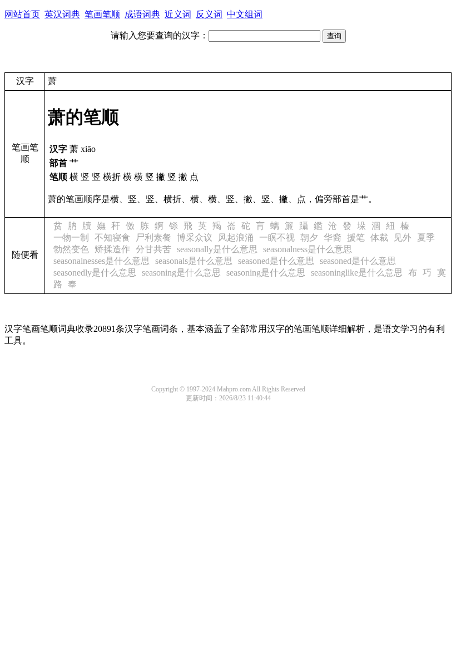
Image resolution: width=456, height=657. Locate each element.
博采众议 (194, 237)
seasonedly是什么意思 (94, 272)
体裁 (379, 237)
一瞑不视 (277, 237)
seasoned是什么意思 (276, 261)
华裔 (332, 237)
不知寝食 (112, 237)
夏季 (426, 237)
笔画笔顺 (102, 14)
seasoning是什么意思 (181, 272)
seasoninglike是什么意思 (357, 272)
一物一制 (71, 237)
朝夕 (309, 237)
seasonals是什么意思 (193, 261)
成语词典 (142, 14)
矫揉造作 (112, 249)
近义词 (178, 14)
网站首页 (22, 14)
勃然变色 (71, 249)
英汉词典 (62, 14)
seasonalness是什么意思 (307, 249)
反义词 (209, 14)
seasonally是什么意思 (217, 249)
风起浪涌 (236, 237)
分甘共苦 (153, 249)
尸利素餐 (153, 237)
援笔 (356, 237)
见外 (403, 237)
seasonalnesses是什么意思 (101, 261)
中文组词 (244, 14)
